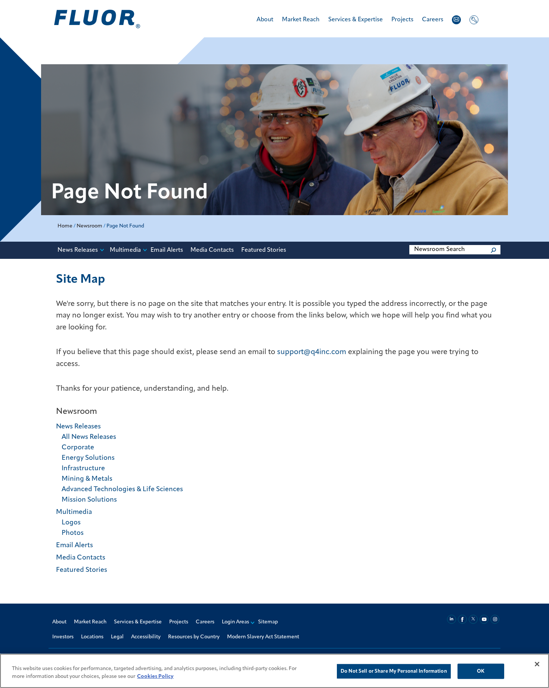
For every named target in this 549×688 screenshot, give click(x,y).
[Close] (537, 664)
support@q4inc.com (311, 352)
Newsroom (89, 226)
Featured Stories (263, 250)
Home (65, 226)
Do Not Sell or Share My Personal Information (394, 671)
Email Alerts (167, 250)
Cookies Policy (155, 676)
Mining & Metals (87, 479)
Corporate (78, 447)
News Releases (78, 250)
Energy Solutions (88, 458)
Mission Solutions (89, 500)
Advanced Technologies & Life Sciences (122, 489)
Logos (71, 523)
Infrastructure (83, 468)
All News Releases (89, 437)
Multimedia (125, 250)
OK (480, 671)
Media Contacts (212, 250)
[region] (274, 671)
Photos (73, 533)
